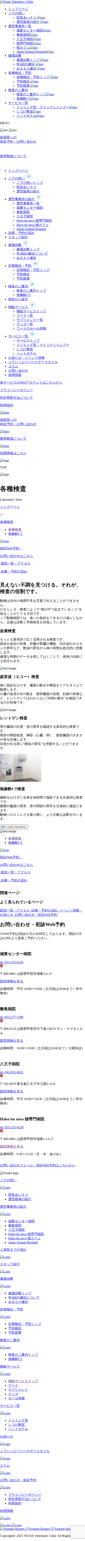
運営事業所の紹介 (21, 199)
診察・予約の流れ (21, 233)
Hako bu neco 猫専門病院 (26, 1234)
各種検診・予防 (19, 73)
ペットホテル (26, 115)
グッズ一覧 (25, 324)
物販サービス (18, 307)
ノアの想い (16, 13)
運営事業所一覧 (19, 26)
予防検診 (24, 81)
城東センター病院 (30, 30)
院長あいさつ (27, 17)
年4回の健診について (32, 253)
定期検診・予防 (20, 265)
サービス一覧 (18, 103)
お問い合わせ (18, 370)
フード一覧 (25, 315)
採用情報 (14, 375)
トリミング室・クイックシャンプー (43, 107)
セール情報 (16, 1398)
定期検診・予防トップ (33, 270)
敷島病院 (23, 34)
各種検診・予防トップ (33, 77)
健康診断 (14, 55)
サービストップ (28, 340)
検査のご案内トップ (31, 94)
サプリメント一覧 (30, 320)
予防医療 (24, 85)
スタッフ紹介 (18, 237)
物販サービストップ (31, 311)
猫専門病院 (25, 43)
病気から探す (18, 299)
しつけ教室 (25, 111)
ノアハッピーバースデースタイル (33, 362)
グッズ (13, 1394)
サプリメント (18, 1389)
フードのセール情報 (31, 328)
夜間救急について (13, 156)
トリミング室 (18, 1420)
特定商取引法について (24, 1499)
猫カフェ (23, 47)
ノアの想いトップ (30, 182)
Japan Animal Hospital (31, 51)
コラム (13, 366)
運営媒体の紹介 (28, 22)
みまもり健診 (27, 68)
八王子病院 (25, 39)
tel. (11, 962)
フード (13, 1385)
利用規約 (14, 1503)
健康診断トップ (28, 60)
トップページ (18, 9)
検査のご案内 (18, 90)
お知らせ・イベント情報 (26, 357)
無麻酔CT (24, 98)
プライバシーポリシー (24, 1494)
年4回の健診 (26, 64)
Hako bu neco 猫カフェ (24, 1238)
